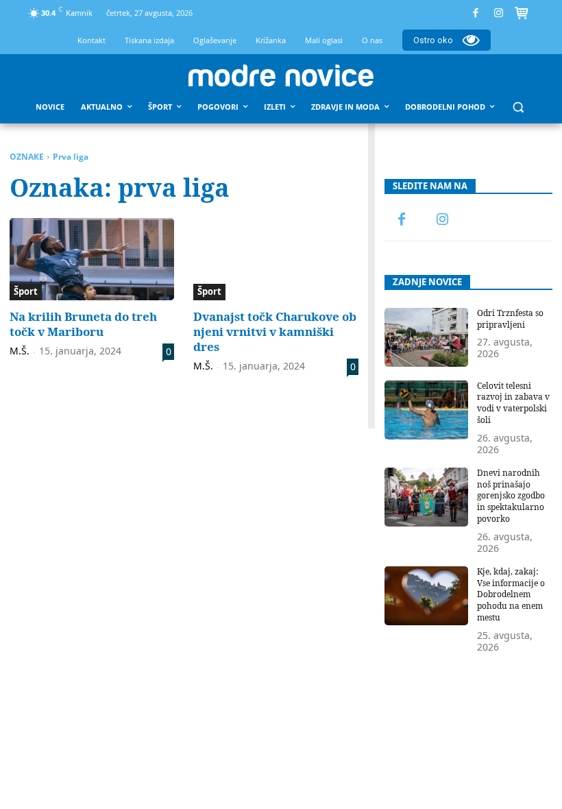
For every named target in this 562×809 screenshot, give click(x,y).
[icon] (522, 15)
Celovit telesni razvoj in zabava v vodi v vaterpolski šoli (513, 403)
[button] (518, 107)
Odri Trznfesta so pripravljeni (510, 318)
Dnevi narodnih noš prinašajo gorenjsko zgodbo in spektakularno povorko (511, 495)
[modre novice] (281, 75)
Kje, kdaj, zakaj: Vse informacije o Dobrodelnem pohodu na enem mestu (511, 594)
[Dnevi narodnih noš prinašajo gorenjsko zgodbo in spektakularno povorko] (426, 497)
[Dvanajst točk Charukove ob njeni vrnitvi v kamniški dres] (275, 259)
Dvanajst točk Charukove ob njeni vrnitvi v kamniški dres (274, 331)
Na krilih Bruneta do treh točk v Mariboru (83, 324)
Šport (26, 291)
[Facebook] (476, 13)
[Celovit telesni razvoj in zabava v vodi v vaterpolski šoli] (426, 410)
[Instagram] (499, 13)
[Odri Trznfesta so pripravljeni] (426, 337)
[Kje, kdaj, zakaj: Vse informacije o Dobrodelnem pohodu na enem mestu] (426, 595)
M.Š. (19, 350)
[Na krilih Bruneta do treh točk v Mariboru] (92, 259)
